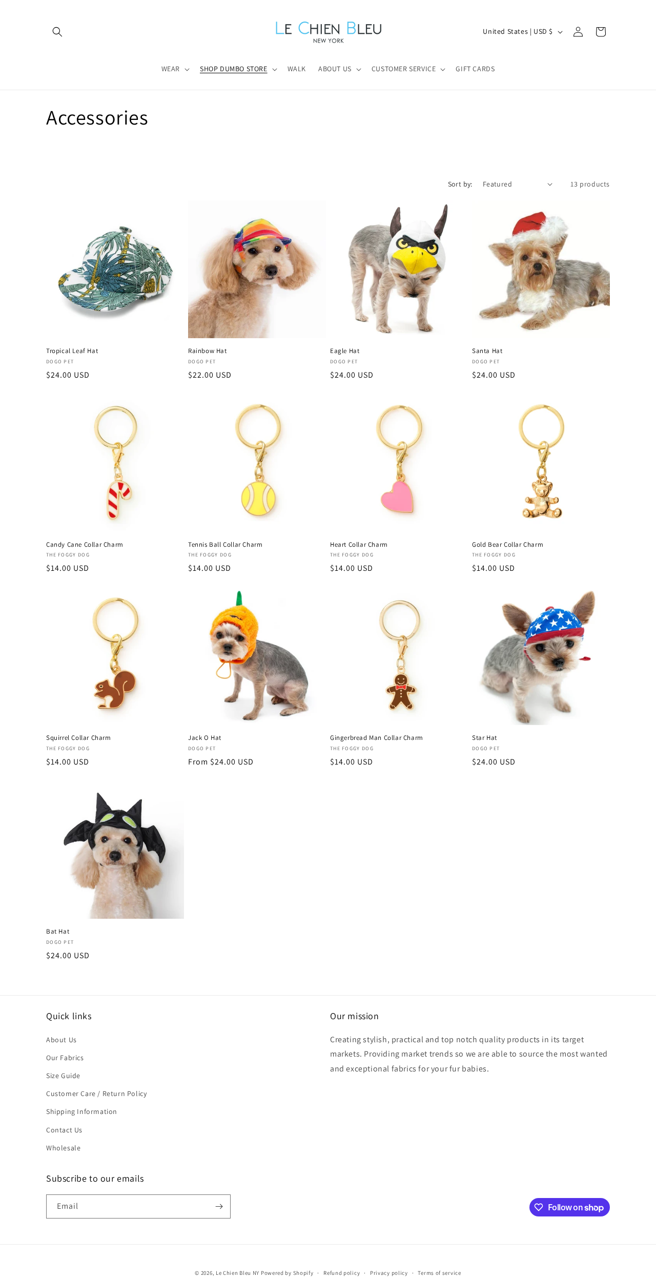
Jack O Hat (204, 738)
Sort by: (460, 184)
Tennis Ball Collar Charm (225, 545)
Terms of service (439, 1272)
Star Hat (484, 738)
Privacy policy (389, 1272)
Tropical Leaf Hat (72, 351)
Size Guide (63, 1075)
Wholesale (63, 1147)
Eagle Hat (344, 351)
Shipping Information (81, 1111)
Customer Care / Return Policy (96, 1093)
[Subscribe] (219, 1206)
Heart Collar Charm (359, 545)
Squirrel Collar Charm (78, 738)
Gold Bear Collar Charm (507, 545)
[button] (57, 31)
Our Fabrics (65, 1057)
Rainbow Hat (207, 351)
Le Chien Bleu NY (237, 1272)
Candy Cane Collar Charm (85, 545)
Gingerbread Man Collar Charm (376, 738)
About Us (61, 1039)
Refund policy (341, 1272)
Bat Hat (57, 931)
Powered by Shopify (287, 1272)
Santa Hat (487, 351)
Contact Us (64, 1129)
